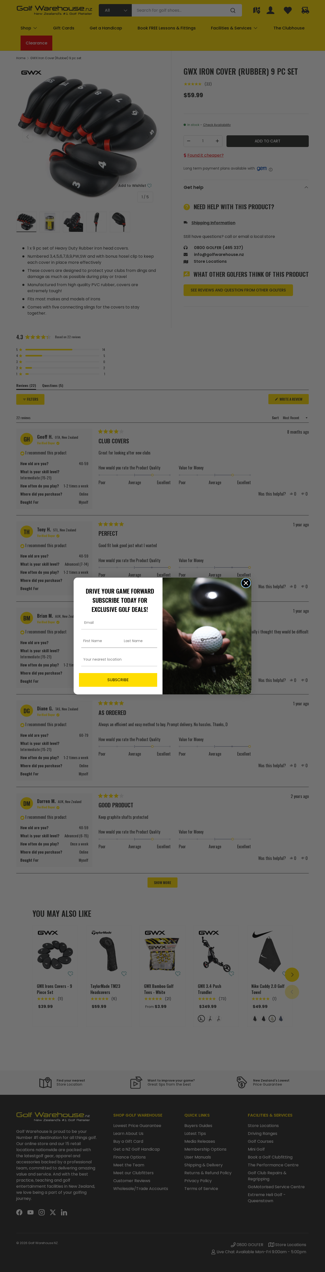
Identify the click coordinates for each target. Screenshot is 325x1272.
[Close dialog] (245, 583)
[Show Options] (152, 659)
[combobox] (116, 659)
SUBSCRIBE (118, 680)
